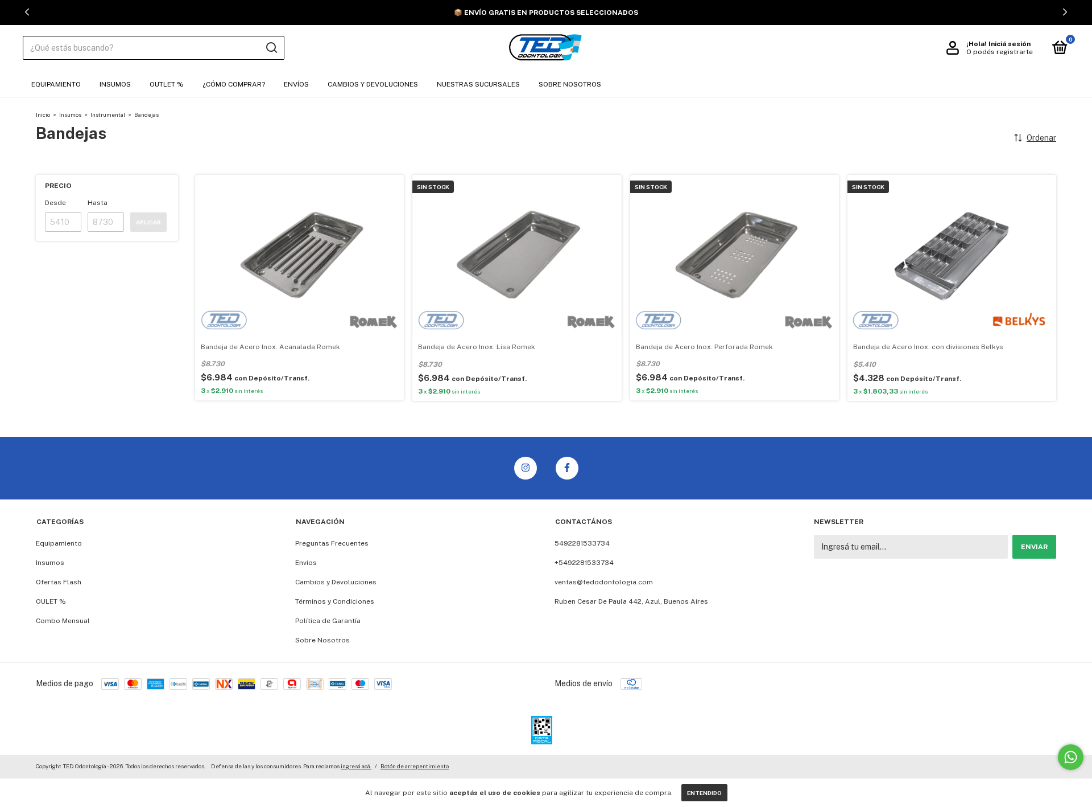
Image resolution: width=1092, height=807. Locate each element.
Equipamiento (56, 84)
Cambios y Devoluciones (373, 84)
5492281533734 (582, 543)
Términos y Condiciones (334, 601)
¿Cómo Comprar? (233, 84)
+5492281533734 (584, 563)
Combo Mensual (63, 621)
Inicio (43, 114)
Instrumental (107, 114)
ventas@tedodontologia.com (604, 582)
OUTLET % (167, 84)
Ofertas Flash (58, 582)
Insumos (115, 84)
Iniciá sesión (1009, 44)
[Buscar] (271, 48)
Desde (55, 203)
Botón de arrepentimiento (414, 766)
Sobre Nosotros (570, 84)
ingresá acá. (356, 766)
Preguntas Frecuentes (332, 543)
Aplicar (148, 222)
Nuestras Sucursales (478, 84)
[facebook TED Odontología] (567, 468)
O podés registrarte (999, 52)
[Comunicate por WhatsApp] (1070, 757)
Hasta (97, 203)
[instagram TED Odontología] (525, 468)
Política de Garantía (328, 621)
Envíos (296, 84)
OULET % (51, 601)
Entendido (704, 792)
